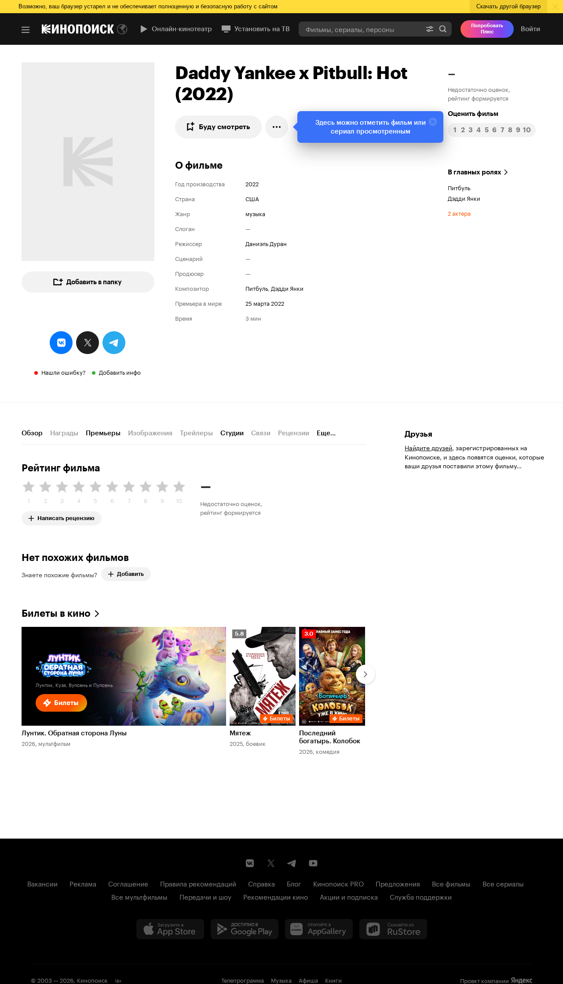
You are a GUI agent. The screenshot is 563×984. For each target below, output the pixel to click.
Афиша (308, 979)
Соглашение (128, 883)
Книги (333, 979)
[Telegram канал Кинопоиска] (292, 863)
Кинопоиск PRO (338, 883)
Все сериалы (503, 883)
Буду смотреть (224, 127)
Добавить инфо (120, 371)
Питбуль (256, 287)
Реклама (82, 883)
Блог (294, 883)
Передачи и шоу (205, 896)
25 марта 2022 (264, 302)
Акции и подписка (349, 896)
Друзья (418, 434)
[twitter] (87, 342)
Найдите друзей (428, 447)
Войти (530, 29)
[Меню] (25, 30)
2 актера (459, 212)
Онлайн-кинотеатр (182, 29)
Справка (261, 883)
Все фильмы (451, 883)
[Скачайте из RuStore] (393, 929)
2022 (252, 183)
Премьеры (103, 433)
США (252, 198)
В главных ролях (474, 172)
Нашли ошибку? (63, 371)
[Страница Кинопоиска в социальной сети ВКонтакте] (250, 863)
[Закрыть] (433, 121)
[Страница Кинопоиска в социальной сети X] (271, 863)
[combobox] (360, 29)
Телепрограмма (242, 979)
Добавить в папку (94, 282)
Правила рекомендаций (198, 883)
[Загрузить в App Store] (170, 929)
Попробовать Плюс (487, 29)
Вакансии (42, 883)
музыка (255, 213)
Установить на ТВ (262, 29)
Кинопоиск (92, 979)
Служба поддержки (421, 896)
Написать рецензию (66, 516)
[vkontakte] (61, 342)
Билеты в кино (56, 613)
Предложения (398, 883)
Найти (443, 29)
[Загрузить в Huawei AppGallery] (319, 929)
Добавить (130, 574)
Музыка (281, 979)
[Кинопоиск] (78, 29)
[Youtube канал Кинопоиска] (313, 863)
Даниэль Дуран (266, 243)
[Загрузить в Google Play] (244, 929)
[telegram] (113, 342)
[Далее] (365, 674)
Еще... (326, 433)
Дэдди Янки (287, 287)
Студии (232, 433)
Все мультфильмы (139, 896)
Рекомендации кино (275, 896)
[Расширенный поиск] (429, 29)
